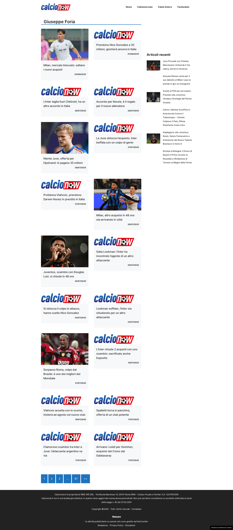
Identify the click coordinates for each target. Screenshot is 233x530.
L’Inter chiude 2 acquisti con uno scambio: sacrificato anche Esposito (116, 354)
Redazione (103, 525)
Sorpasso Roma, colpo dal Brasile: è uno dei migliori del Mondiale (61, 374)
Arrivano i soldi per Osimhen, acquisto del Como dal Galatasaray (114, 451)
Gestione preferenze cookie (221, 528)
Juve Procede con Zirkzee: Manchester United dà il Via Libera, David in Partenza (176, 65)
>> (85, 478)
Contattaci (136, 509)
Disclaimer (130, 525)
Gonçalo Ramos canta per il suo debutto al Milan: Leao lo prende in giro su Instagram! (177, 80)
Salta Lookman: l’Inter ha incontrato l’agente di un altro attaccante (114, 256)
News (129, 7)
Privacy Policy (116, 525)
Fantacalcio (183, 7)
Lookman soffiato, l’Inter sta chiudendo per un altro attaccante (114, 313)
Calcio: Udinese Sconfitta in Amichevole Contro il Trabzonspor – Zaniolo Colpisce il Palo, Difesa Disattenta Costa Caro (176, 117)
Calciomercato (145, 7)
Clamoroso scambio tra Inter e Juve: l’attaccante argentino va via (62, 451)
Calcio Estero (165, 7)
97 (76, 478)
